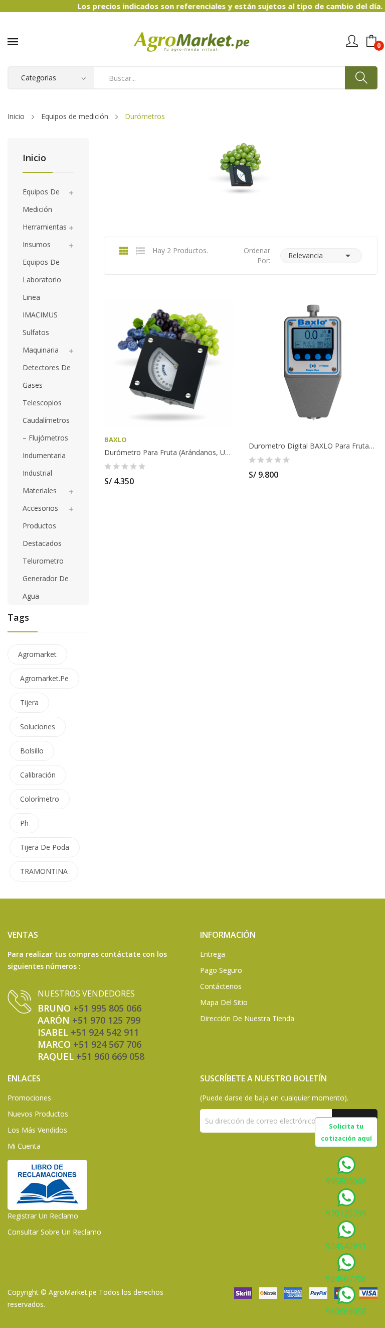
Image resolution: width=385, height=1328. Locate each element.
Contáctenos (221, 986)
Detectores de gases (47, 376)
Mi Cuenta (24, 1146)
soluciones (37, 726)
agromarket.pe (44, 678)
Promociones (29, 1097)
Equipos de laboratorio (42, 270)
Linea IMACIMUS (40, 305)
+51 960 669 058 (110, 1056)
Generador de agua (46, 587)
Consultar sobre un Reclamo (54, 1232)
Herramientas (45, 227)
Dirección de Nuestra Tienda (247, 1018)
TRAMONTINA (44, 871)
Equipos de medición (41, 200)
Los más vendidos (37, 1130)
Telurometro (43, 561)
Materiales (40, 490)
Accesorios (40, 508)
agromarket (37, 654)
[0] (371, 41)
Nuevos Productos (38, 1114)
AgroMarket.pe (73, 1292)
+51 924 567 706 (107, 1044)
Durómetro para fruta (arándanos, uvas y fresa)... (168, 452)
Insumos (37, 244)
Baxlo (115, 439)
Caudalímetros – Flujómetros (46, 428)
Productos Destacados (42, 534)
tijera (29, 702)
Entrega (212, 954)
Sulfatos (36, 332)
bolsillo (32, 750)
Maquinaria (41, 350)
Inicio (34, 158)
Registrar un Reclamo (43, 1216)
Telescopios (42, 402)
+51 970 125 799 (106, 1020)
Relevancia (321, 256)
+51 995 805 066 (107, 1008)
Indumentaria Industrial (44, 464)
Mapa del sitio (224, 1002)
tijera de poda (44, 847)
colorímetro (39, 799)
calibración (38, 775)
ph (24, 823)
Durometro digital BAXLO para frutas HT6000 (313, 446)
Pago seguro (221, 970)
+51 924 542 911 (105, 1032)
